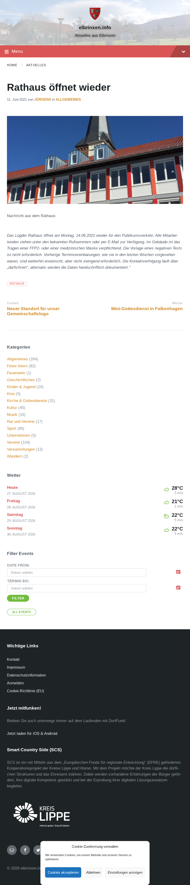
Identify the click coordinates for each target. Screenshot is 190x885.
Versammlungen (21, 449)
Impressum (16, 667)
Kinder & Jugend (21, 387)
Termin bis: (18, 581)
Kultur (12, 407)
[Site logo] (95, 19)
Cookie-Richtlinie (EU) (25, 691)
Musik (12, 414)
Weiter (177, 303)
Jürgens (42, 99)
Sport (11, 428)
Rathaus (17, 283)
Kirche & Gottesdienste (27, 401)
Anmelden (15, 683)
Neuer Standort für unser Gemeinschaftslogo (33, 311)
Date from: (18, 565)
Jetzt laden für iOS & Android (32, 733)
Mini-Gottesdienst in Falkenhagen (147, 308)
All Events (21, 612)
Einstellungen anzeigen (125, 872)
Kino (11, 394)
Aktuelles (36, 65)
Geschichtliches (21, 380)
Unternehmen (18, 435)
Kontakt (13, 659)
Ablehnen (93, 872)
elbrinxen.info (95, 27)
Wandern (14, 456)
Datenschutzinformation (26, 675)
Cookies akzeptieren (63, 872)
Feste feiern (17, 366)
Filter (18, 598)
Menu (17, 51)
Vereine (13, 442)
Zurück (13, 303)
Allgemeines (68, 99)
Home (12, 65)
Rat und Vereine (21, 421)
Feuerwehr (16, 373)
